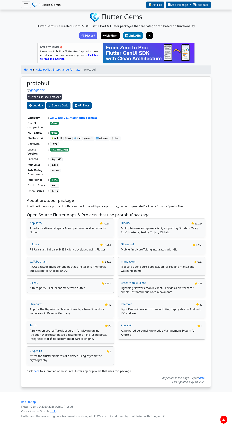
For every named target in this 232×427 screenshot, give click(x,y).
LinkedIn (135, 35)
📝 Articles (155, 5)
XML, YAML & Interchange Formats (58, 69)
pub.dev (37, 105)
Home (28, 69)
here (36, 371)
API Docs (83, 105)
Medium (112, 35)
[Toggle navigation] (26, 4)
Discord (90, 35)
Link (53, 411)
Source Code (59, 105)
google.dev (37, 90)
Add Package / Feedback (190, 5)
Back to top (28, 402)
